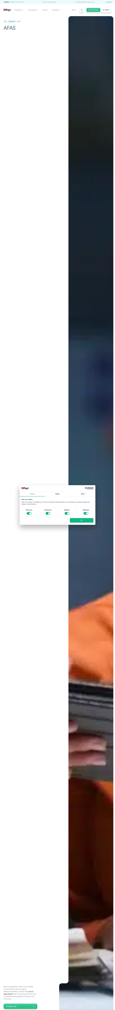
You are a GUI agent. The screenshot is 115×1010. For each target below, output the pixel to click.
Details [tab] (57, 494)
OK (82, 520)
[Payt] (7, 10)
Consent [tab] (32, 494)
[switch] (48, 513)
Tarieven (45, 10)
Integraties (55, 10)
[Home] (5, 21)
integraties (12, 21)
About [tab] (83, 494)
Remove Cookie (114, 1009)
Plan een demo (93, 10)
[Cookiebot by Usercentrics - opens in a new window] (86, 488)
